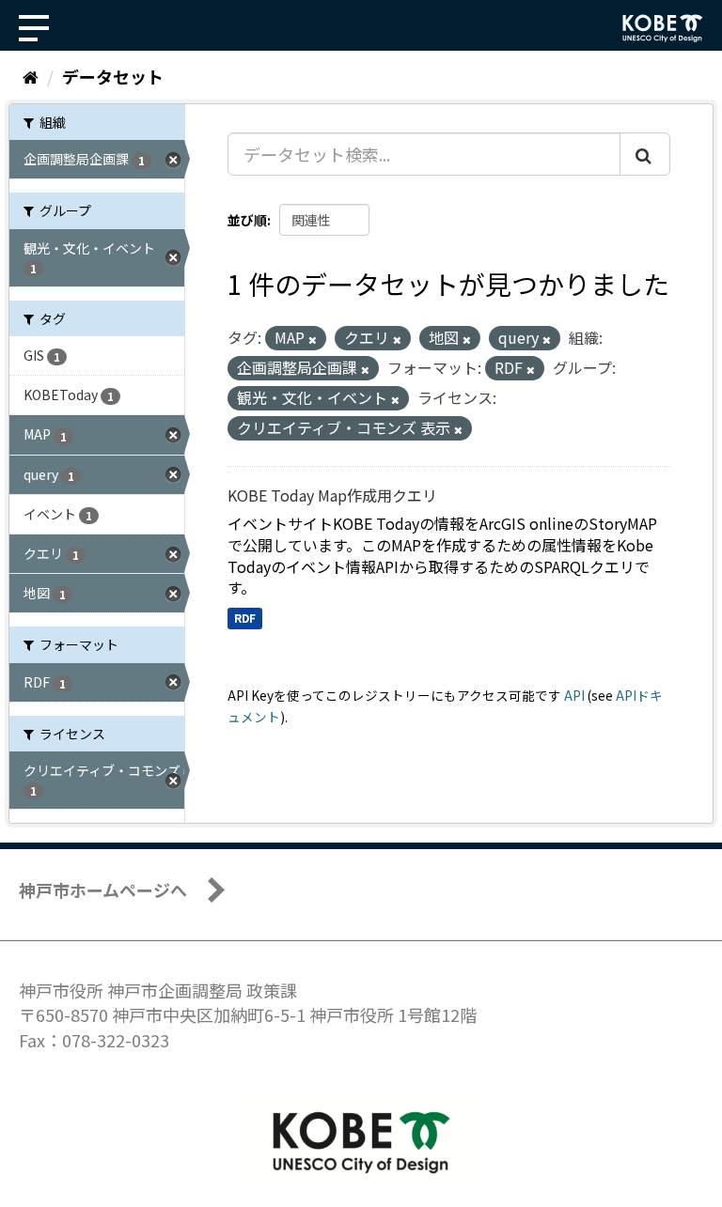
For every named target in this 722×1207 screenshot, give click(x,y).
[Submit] (645, 154)
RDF (245, 618)
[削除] (312, 339)
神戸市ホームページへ (103, 889)
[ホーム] (31, 76)
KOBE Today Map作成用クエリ (332, 495)
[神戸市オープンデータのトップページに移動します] (662, 28)
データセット (113, 76)
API (574, 695)
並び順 (247, 219)
